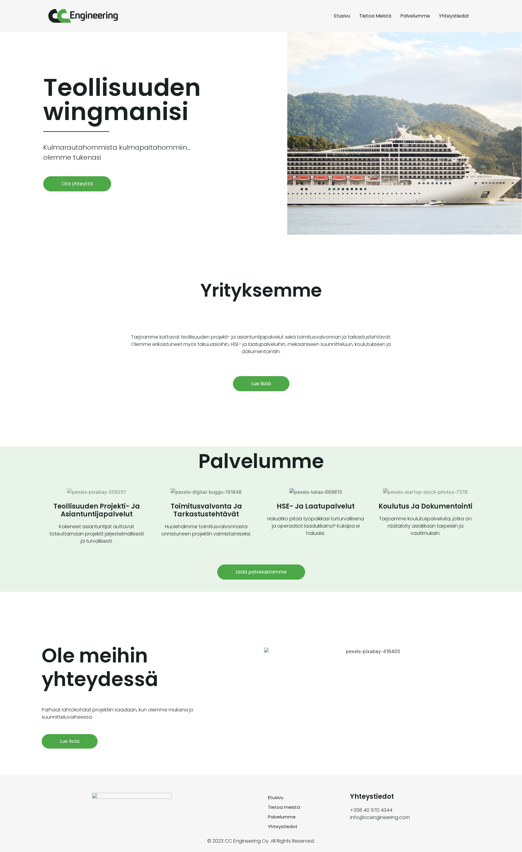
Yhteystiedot (454, 15)
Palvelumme (415, 15)
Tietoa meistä (375, 15)
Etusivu (342, 15)
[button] (77, 183)
